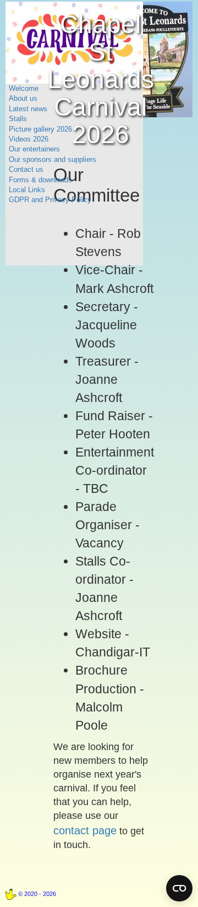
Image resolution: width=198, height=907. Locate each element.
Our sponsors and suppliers (52, 159)
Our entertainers (34, 149)
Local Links (27, 190)
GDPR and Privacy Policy (50, 199)
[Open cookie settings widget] (179, 888)
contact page (85, 830)
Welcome (23, 88)
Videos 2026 (28, 139)
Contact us (26, 169)
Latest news (28, 109)
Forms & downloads (40, 180)
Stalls (18, 119)
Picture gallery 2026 (40, 129)
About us (23, 98)
